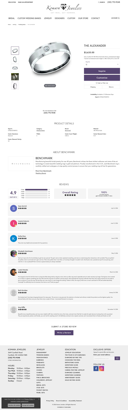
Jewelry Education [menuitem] (73, 352)
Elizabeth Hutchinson (25, 251)
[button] (12, 2)
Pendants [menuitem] (40, 362)
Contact (95, 18)
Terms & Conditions (61, 400)
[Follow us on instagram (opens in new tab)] (101, 368)
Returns (111, 87)
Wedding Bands (22, 24)
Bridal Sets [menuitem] (41, 385)
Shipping (93, 87)
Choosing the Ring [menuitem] (72, 360)
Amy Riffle (21, 307)
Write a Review (64, 332)
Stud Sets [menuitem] (40, 388)
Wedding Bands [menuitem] (42, 355)
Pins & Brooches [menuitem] (43, 377)
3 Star (22, 193)
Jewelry (48, 18)
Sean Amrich (22, 206)
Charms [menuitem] (39, 372)
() (49, 189)
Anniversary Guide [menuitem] (72, 377)
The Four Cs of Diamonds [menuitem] (75, 355)
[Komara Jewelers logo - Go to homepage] (64, 8)
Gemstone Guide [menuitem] (71, 365)
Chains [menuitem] (39, 370)
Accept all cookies (28, 405)
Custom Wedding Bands (29, 18)
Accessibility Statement (75, 400)
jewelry (14, 24)
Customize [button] (102, 77)
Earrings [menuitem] (40, 360)
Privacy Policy (50, 400)
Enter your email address (102, 355)
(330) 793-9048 (49, 113)
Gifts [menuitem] (38, 383)
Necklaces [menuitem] (40, 365)
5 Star (22, 189)
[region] (50, 68)
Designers (59, 18)
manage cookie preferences (19, 401)
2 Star (22, 195)
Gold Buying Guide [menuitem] (72, 380)
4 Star (22, 191)
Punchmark (67, 407)
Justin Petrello (23, 270)
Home (9, 24)
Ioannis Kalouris (23, 221)
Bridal (11, 18)
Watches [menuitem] (39, 375)
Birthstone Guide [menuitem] (72, 362)
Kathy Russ (22, 236)
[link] (25, 2)
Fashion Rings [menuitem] (42, 357)
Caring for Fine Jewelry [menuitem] (75, 370)
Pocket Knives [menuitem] (42, 390)
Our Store (83, 18)
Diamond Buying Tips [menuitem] (73, 357)
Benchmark (68, 130)
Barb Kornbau (22, 290)
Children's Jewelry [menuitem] (44, 380)
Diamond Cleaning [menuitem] (72, 372)
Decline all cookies (14, 405)
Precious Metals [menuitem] (71, 367)
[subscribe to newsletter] (117, 358)
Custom (71, 18)
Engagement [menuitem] (41, 352)
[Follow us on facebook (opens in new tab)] (96, 368)
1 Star (22, 197)
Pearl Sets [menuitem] (40, 393)
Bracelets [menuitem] (40, 367)
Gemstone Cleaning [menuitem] (73, 375)
